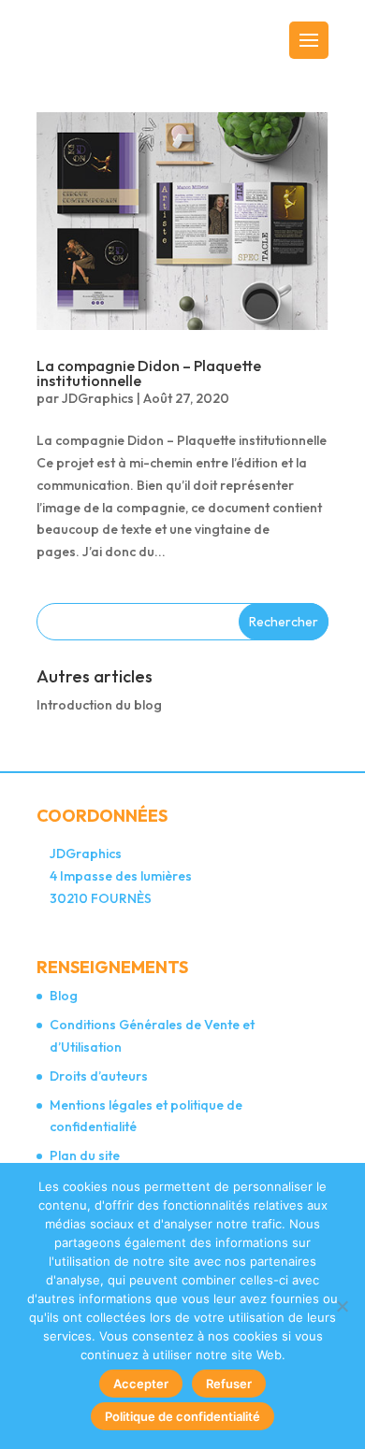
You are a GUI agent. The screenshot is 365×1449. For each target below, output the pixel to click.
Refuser (229, 1383)
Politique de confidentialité (182, 1416)
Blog (64, 995)
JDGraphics (98, 398)
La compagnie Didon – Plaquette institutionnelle (148, 373)
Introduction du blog (99, 704)
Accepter (140, 1383)
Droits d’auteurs (99, 1076)
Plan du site (85, 1155)
